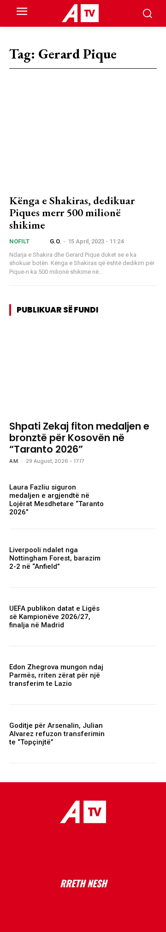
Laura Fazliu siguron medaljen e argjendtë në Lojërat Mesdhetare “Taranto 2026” (56, 499)
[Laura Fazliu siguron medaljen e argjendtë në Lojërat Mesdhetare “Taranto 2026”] (135, 500)
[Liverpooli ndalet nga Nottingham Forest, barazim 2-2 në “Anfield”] (135, 558)
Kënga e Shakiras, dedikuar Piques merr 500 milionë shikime (72, 212)
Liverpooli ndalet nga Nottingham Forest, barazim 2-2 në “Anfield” (55, 558)
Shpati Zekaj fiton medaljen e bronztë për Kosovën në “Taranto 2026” (79, 437)
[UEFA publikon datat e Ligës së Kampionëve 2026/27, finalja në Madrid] (135, 617)
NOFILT (19, 241)
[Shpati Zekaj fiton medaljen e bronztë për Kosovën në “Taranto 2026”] (83, 372)
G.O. (55, 241)
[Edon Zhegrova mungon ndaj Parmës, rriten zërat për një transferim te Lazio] (135, 675)
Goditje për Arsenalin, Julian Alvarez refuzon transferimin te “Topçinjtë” (57, 733)
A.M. (14, 461)
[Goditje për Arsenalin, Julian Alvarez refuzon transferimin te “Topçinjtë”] (135, 734)
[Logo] (80, 13)
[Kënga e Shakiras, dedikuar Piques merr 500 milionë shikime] (83, 141)
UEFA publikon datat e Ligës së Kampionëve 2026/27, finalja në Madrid (54, 616)
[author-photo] (42, 241)
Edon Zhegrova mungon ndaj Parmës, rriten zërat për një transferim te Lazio (56, 675)
